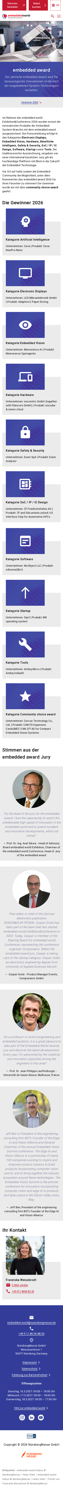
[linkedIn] (31, 1417)
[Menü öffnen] (59, 16)
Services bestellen (12, 5)
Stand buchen (36, 5)
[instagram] (22, 1417)
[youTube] (41, 1417)
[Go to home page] (21, 17)
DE (55, 5)
